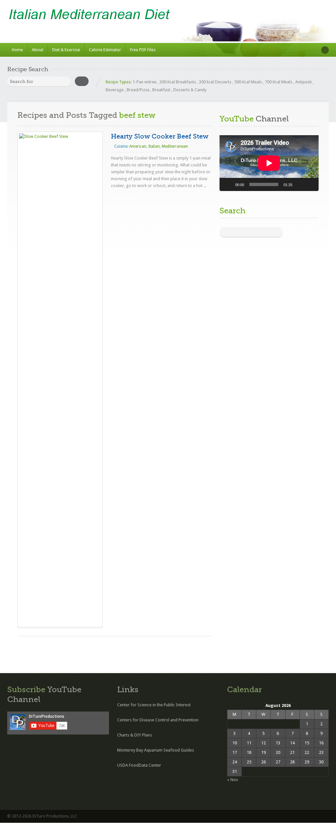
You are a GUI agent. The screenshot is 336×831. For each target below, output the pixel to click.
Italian (154, 146)
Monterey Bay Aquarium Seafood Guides (155, 750)
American (137, 146)
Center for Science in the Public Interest (154, 704)
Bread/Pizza (138, 89)
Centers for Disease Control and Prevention (158, 719)
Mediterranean (175, 146)
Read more (126, 198)
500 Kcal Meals (248, 81)
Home (17, 49)
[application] (269, 163)
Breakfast (161, 89)
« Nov (232, 779)
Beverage (115, 89)
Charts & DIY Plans (134, 735)
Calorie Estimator (105, 49)
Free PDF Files (143, 49)
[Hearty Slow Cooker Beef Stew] (60, 379)
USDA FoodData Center (139, 765)
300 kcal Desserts (215, 81)
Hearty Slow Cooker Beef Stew (159, 136)
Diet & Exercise (66, 49)
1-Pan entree (145, 81)
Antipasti (303, 81)
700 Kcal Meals (278, 81)
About (37, 49)
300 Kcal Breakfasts (177, 81)
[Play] (228, 184)
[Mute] (299, 184)
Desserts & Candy (189, 89)
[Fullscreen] (310, 184)
